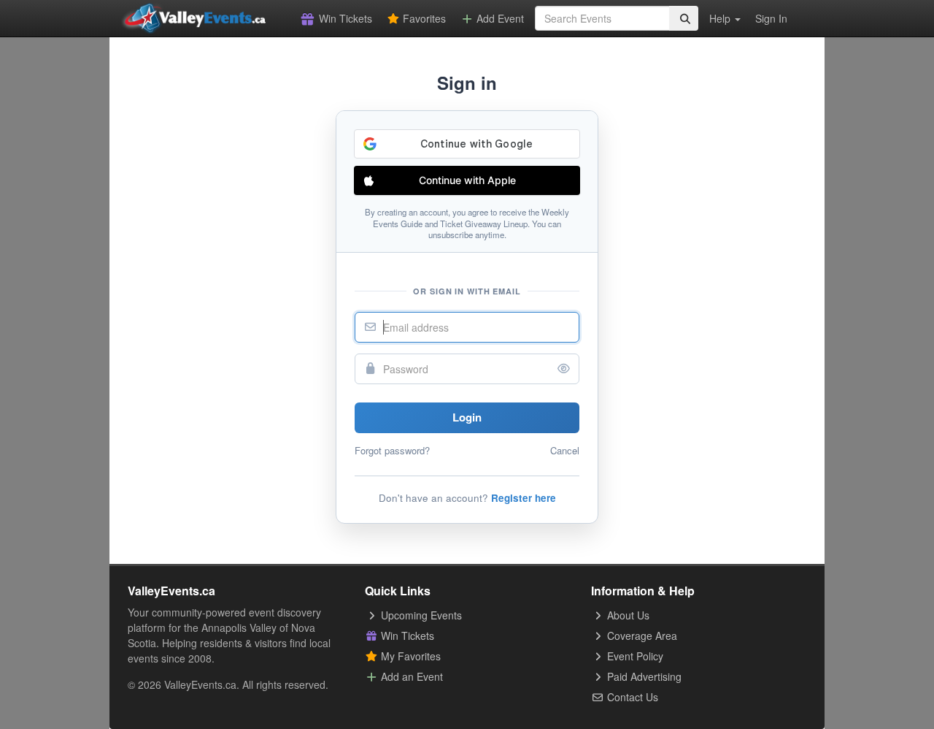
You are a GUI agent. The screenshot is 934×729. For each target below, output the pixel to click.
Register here (523, 498)
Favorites (423, 18)
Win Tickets (344, 18)
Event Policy (633, 656)
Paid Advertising (643, 676)
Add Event (499, 18)
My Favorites (409, 656)
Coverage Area (640, 635)
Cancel (564, 450)
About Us (626, 615)
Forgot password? (392, 450)
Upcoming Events (420, 615)
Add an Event (410, 676)
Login (467, 417)
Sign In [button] (771, 18)
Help (721, 18)
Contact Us (631, 697)
